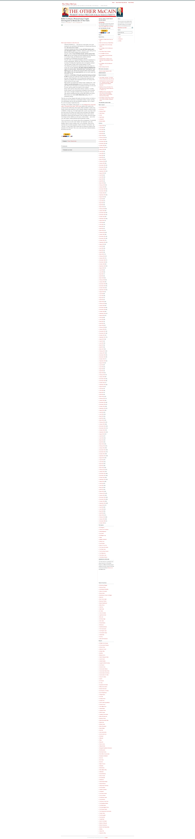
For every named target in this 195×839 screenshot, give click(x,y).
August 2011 (101, 481)
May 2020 (101, 273)
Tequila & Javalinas (103, 789)
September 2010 (102, 503)
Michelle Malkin (102, 121)
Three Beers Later (102, 555)
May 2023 (101, 202)
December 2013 (102, 426)
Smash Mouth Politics (103, 781)
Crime (68, 141)
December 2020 (102, 260)
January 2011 (102, 495)
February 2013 (102, 445)
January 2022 (102, 234)
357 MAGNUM (101, 22)
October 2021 (102, 240)
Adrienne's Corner (102, 649)
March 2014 (101, 420)
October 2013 (102, 430)
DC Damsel (101, 680)
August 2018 (101, 315)
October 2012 (102, 453)
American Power (102, 587)
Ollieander (101, 738)
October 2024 (102, 169)
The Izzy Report (102, 795)
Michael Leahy (102, 724)
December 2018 (102, 307)
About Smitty (131, 2)
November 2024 (102, 167)
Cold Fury (101, 607)
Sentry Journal (102, 775)
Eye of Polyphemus (103, 692)
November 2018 (102, 309)
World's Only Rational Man (104, 827)
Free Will (101, 696)
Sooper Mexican (102, 783)
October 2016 (102, 358)
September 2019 (102, 289)
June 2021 (101, 248)
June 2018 (101, 319)
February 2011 (102, 493)
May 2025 (101, 155)
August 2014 (101, 410)
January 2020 (102, 281)
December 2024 (102, 165)
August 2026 (101, 125)
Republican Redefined (103, 755)
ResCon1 (101, 757)
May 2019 (101, 297)
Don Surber (101, 533)
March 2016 (101, 372)
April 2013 (101, 441)
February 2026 (102, 137)
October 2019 (102, 287)
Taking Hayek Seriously (103, 785)
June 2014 (101, 414)
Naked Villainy (102, 728)
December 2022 (102, 212)
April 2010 (101, 513)
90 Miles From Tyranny (103, 643)
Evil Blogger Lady (102, 535)
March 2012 (101, 467)
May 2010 (101, 511)
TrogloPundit (101, 819)
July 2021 (101, 246)
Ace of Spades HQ (102, 107)
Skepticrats (101, 779)
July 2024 (101, 175)
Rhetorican (101, 624)
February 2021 (102, 256)
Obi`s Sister (101, 620)
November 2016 (102, 356)
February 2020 (102, 279)
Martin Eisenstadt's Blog (103, 720)
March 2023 (101, 206)
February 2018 (102, 327)
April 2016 (101, 370)
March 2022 (101, 230)
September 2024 (102, 171)
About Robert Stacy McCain (121, 2)
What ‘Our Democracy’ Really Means (106, 42)
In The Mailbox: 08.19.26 (104, 53)
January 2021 (102, 258)
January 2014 (102, 424)
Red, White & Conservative (104, 753)
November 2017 (102, 333)
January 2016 (102, 376)
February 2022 (102, 232)
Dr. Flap (100, 682)
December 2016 (102, 354)
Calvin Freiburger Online (103, 657)
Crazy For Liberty (102, 676)
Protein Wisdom (102, 622)
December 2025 (102, 141)
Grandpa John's (102, 698)
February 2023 (102, 208)
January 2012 (102, 471)
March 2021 (101, 254)
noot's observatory (102, 732)
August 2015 (101, 386)
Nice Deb (101, 730)
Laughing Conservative (103, 714)
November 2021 (102, 238)
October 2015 (102, 382)
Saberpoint (101, 771)
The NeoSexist (102, 799)
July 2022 (101, 222)
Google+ (106, 837)
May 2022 (101, 226)
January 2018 (102, 329)
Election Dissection (102, 688)
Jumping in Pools (102, 710)
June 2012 (101, 461)
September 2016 (102, 360)
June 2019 (101, 295)
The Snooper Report (103, 809)
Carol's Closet (102, 659)
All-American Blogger (103, 585)
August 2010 (101, 505)
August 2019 (101, 291)
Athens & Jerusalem (103, 591)
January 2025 (102, 163)
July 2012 (101, 459)
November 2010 (102, 499)
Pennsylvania (73, 141)
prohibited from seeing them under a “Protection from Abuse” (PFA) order (78, 105)
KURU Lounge (102, 712)
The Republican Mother (103, 803)
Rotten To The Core (103, 545)
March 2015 (101, 396)
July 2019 (101, 293)
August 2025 (101, 149)
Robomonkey (101, 767)
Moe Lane (101, 616)
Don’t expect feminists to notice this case (70, 42)
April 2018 (101, 323)
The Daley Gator (102, 549)
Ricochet (101, 761)
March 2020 (101, 277)
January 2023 (102, 210)
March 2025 (101, 159)
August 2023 (101, 196)
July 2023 (101, 198)
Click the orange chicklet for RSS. (105, 71)
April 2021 (101, 252)
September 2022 (102, 218)
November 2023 (102, 190)
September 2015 (102, 384)
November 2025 (102, 143)
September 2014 (102, 408)
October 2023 (102, 192)
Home (113, 2)
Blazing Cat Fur (102, 655)
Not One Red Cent (102, 734)
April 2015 (101, 394)
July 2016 (101, 364)
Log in (120, 36)
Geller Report (101, 113)
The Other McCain (69, 4)
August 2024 (101, 173)
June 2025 (101, 153)
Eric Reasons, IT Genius (104, 690)
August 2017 (101, 339)
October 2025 (102, 145)
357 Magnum (101, 527)
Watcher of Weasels (103, 823)
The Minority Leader (103, 797)
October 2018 (102, 311)
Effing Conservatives (103, 686)
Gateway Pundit (102, 111)
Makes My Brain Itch (103, 716)
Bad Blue (101, 653)
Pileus (100, 740)
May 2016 (101, 368)
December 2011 (102, 473)
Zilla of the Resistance (103, 638)
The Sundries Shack (103, 632)
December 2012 (102, 449)
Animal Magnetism (102, 531)
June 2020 (101, 271)
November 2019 (102, 285)
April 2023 (101, 204)
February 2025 (102, 161)
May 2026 (101, 131)
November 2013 (102, 428)
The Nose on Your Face (103, 801)
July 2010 (101, 507)
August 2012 (101, 457)
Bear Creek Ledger (103, 599)
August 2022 (101, 220)
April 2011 (101, 489)
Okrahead (101, 736)
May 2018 (101, 321)
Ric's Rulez (101, 759)
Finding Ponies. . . (102, 694)
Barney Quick (102, 593)
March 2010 (101, 515)
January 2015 (102, 400)
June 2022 (101, 224)
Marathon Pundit (102, 718)
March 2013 (101, 443)
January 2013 (102, 447)
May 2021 (101, 250)
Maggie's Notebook (103, 539)
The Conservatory (102, 628)
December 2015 (102, 378)
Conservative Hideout (103, 668)
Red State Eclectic (102, 751)
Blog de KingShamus (103, 603)
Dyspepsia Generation (103, 684)
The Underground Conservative (105, 811)
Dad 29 (100, 678)
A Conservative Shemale (104, 645)
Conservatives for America (104, 672)
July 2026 (101, 127)
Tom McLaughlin (102, 815)
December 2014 (102, 402)
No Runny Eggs (102, 618)
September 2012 (102, 455)
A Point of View (102, 647)
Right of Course (102, 763)
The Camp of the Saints (103, 547)
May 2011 (101, 487)
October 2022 (102, 216)
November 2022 (102, 214)
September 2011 (102, 479)
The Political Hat (102, 553)
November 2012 (102, 451)
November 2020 (102, 262)
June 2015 (101, 390)
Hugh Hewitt (101, 117)
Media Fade (101, 722)
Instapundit (101, 119)
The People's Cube (102, 630)
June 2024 (101, 177)
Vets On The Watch (103, 821)
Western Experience (103, 825)
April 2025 (101, 157)
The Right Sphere (102, 805)
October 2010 (102, 501)
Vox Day (101, 636)
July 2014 (101, 412)
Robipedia (101, 765)
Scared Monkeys (102, 773)
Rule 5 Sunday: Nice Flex (104, 66)
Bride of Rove (102, 605)
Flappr (100, 537)
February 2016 (102, 374)
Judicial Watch (102, 708)
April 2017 (101, 347)
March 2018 (101, 325)
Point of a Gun (102, 744)
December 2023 (102, 188)
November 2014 (102, 404)
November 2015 (102, 380)
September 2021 (102, 242)
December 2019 (102, 283)
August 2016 (101, 362)
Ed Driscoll (101, 109)
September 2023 (102, 194)
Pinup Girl (101, 742)
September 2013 (102, 432)
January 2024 (102, 186)
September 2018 (102, 313)
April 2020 (101, 275)
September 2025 (102, 147)
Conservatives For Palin (103, 674)
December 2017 (102, 331)
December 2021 (102, 236)
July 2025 (101, 151)
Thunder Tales (102, 813)
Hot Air (100, 115)
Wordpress (121, 38)
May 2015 (101, 392)
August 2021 (101, 244)
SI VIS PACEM (102, 777)
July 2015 (101, 388)
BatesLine (101, 597)
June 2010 (101, 509)
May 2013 (101, 439)
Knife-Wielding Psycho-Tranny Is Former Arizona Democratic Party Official (105, 94)
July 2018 (101, 317)
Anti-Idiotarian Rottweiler (103, 589)
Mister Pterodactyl (102, 726)
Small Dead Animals (103, 626)
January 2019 (102, 305)
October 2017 (102, 335)
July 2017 (101, 341)
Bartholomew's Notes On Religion (105, 595)
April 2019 (101, 299)
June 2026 (101, 129)
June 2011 (101, 485)
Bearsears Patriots (102, 601)
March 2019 (101, 301)
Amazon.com (110, 567)
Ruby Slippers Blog (102, 769)
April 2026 (101, 133)
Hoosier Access (102, 704)
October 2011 (102, 477)
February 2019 (102, 303)
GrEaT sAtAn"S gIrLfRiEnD (104, 702)
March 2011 (101, 491)
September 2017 (102, 337)
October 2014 (102, 406)
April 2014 (101, 418)
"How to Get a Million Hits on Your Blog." (106, 26)
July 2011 (101, 483)
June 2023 (101, 200)
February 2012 (102, 469)
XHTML (120, 40)
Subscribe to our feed (122, 27)
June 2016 (101, 366)
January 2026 (102, 139)
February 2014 (102, 422)
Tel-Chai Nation (102, 787)
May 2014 (101, 416)
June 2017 (101, 343)
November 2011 (102, 475)
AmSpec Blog (101, 651)
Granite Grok (101, 700)
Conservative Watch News (104, 670)
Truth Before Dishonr (103, 557)
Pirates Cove (101, 541)
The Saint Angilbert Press (104, 807)
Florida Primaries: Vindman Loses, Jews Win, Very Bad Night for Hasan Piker (106, 60)
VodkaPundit (101, 634)
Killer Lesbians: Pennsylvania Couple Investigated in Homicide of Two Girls (75, 19)
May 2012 (101, 463)
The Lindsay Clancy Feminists (105, 51)
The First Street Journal (103, 551)
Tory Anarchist (102, 817)
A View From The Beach (103, 529)
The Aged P (101, 791)
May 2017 (101, 345)
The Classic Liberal (103, 793)
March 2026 (101, 135)
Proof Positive (102, 543)
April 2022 (101, 228)
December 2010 (102, 497)
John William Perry (102, 706)
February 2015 (102, 398)
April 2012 (101, 465)
